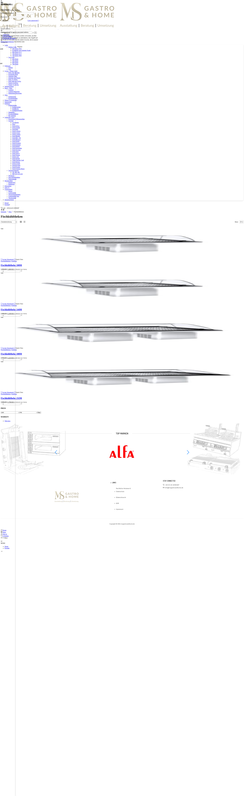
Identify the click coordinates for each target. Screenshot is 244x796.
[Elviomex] (122, 466)
